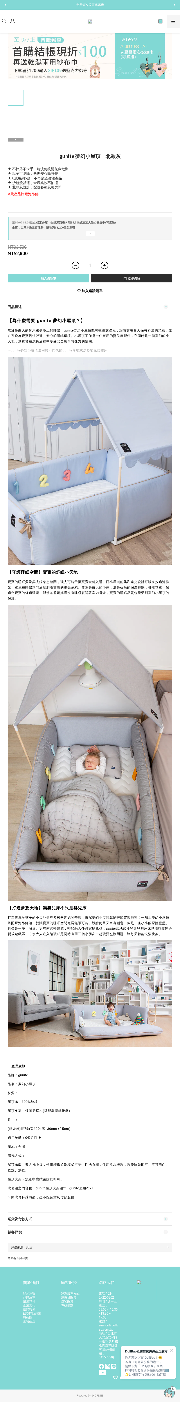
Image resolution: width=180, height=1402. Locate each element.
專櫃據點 (67, 1305)
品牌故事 (29, 1297)
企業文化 (29, 1305)
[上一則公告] (5, 5)
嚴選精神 (29, 1301)
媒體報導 (29, 1309)
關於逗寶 (29, 1293)
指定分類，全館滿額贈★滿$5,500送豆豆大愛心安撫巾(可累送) (64, 222)
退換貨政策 (68, 1297)
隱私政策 (67, 1301)
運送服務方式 (70, 1293)
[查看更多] (90, 235)
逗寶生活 (29, 1321)
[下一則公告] (174, 5)
